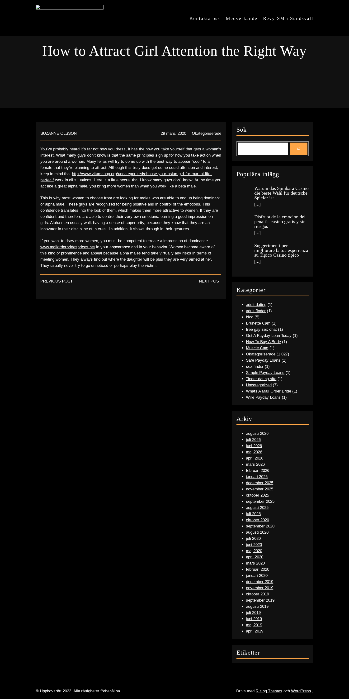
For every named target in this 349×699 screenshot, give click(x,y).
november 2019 (259, 588)
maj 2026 (254, 452)
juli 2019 (253, 612)
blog (249, 317)
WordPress (301, 691)
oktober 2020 (257, 520)
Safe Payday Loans (263, 360)
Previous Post (56, 281)
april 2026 (254, 458)
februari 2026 (257, 470)
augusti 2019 (257, 606)
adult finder (256, 311)
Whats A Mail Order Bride (268, 391)
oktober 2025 (257, 495)
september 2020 (260, 526)
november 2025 (259, 489)
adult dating (256, 304)
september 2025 (260, 501)
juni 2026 (254, 446)
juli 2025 (253, 514)
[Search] (298, 149)
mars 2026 (255, 464)
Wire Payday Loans (263, 397)
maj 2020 (254, 551)
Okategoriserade (206, 133)
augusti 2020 (257, 532)
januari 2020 (257, 575)
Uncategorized (259, 385)
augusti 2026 (257, 433)
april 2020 (254, 557)
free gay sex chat (261, 329)
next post (210, 281)
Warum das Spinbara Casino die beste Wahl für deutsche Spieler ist (281, 193)
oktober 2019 (257, 594)
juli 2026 (253, 439)
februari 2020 (257, 569)
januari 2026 (257, 476)
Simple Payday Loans (265, 372)
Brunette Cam (258, 323)
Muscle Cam (257, 348)
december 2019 (259, 581)
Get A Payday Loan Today (269, 335)
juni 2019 (254, 619)
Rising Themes (269, 691)
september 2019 (260, 600)
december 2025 (259, 483)
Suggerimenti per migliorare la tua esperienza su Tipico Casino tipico (281, 250)
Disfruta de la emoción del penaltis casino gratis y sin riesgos (280, 221)
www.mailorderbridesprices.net (67, 247)
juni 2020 (254, 544)
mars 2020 (255, 563)
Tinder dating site (261, 379)
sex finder (255, 366)
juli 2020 (253, 538)
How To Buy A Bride (263, 342)
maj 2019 (254, 625)
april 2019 (254, 631)
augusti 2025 (257, 507)
